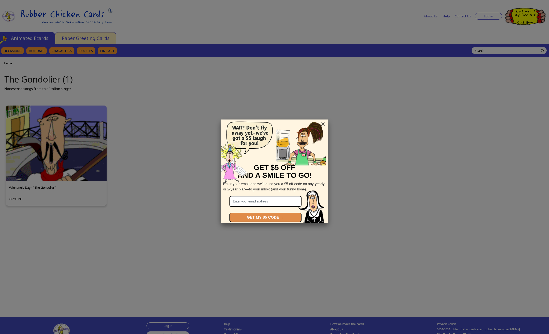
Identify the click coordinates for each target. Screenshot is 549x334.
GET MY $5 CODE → (265, 217)
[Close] (323, 124)
